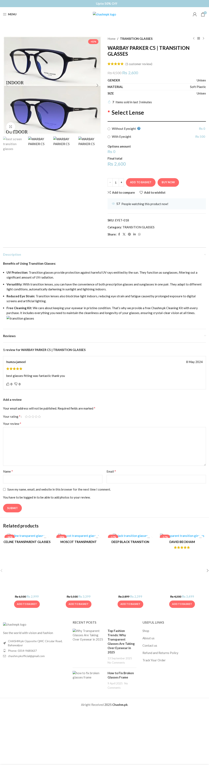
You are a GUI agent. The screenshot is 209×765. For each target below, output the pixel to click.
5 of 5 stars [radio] (39, 416)
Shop (145, 631)
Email (111, 471)
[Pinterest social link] (129, 234)
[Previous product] (193, 38)
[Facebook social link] (119, 234)
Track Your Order (154, 660)
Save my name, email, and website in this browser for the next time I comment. (59, 489)
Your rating (11, 416)
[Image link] (14, 624)
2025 (108, 704)
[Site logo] (104, 14)
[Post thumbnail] (88, 647)
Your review (12, 423)
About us (148, 638)
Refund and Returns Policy (160, 653)
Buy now (168, 182)
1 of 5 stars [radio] (26, 416)
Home (112, 38)
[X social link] (124, 234)
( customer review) (139, 64)
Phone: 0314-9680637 (22, 650)
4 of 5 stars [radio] (36, 416)
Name (8, 471)
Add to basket (140, 182)
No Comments (116, 662)
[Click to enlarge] (10, 126)
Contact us (149, 645)
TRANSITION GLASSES (136, 38)
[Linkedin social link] (134, 234)
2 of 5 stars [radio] (29, 416)
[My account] (195, 14)
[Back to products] (198, 38)
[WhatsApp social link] (139, 234)
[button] (7, 85)
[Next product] (203, 38)
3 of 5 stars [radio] (32, 416)
